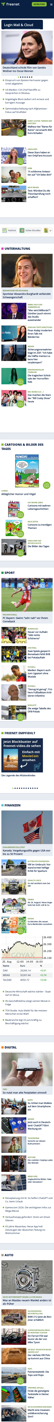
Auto (9, 1255)
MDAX (6, 975)
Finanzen (12, 805)
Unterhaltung (17, 248)
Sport (10, 573)
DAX (5, 970)
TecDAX (7, 979)
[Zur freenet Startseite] (10, 3)
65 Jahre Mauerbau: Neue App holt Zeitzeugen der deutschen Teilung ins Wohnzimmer (25, 1230)
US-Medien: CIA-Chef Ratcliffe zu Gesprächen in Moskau (22, 91)
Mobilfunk (39, 4)
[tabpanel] (27, 53)
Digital (11, 1047)
